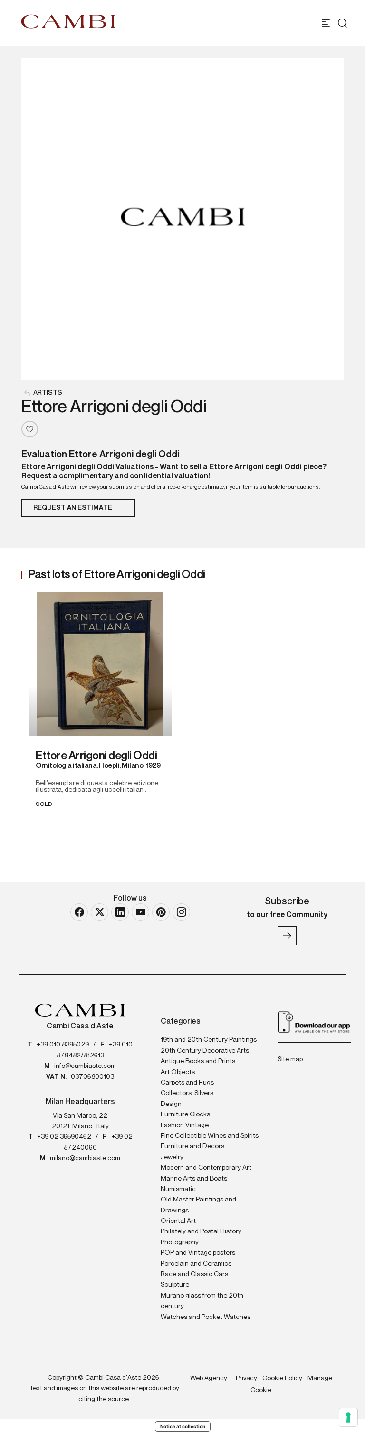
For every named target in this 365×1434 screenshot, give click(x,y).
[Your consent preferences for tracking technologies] (348, 1417)
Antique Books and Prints (198, 1061)
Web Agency (208, 1378)
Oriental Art (178, 1221)
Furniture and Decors (192, 1146)
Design (171, 1104)
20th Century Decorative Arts (205, 1050)
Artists (47, 392)
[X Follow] (99, 912)
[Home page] (68, 21)
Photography (180, 1242)
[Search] (342, 23)
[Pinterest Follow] (161, 912)
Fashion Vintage (185, 1125)
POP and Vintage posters (198, 1253)
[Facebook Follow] (79, 912)
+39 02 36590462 (64, 1137)
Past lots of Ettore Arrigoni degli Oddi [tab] (117, 575)
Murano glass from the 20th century (202, 1300)
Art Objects (178, 1072)
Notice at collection (182, 1426)
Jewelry (172, 1157)
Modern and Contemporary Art (206, 1167)
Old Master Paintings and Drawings (198, 1204)
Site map (290, 1059)
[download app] (314, 1021)
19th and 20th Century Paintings (209, 1040)
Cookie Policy (282, 1378)
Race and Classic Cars (194, 1274)
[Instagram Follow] (181, 912)
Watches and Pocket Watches (205, 1317)
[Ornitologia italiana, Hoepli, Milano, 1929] (100, 664)
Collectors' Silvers (187, 1093)
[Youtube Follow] (140, 912)
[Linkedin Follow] (120, 912)
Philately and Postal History (201, 1231)
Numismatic (178, 1189)
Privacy (246, 1378)
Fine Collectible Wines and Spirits (210, 1136)
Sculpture (175, 1284)
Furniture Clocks (185, 1114)
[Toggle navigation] (326, 23)
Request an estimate (72, 507)
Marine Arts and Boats (194, 1178)
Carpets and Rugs (187, 1082)
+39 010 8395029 (63, 1044)
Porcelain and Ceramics (196, 1263)
